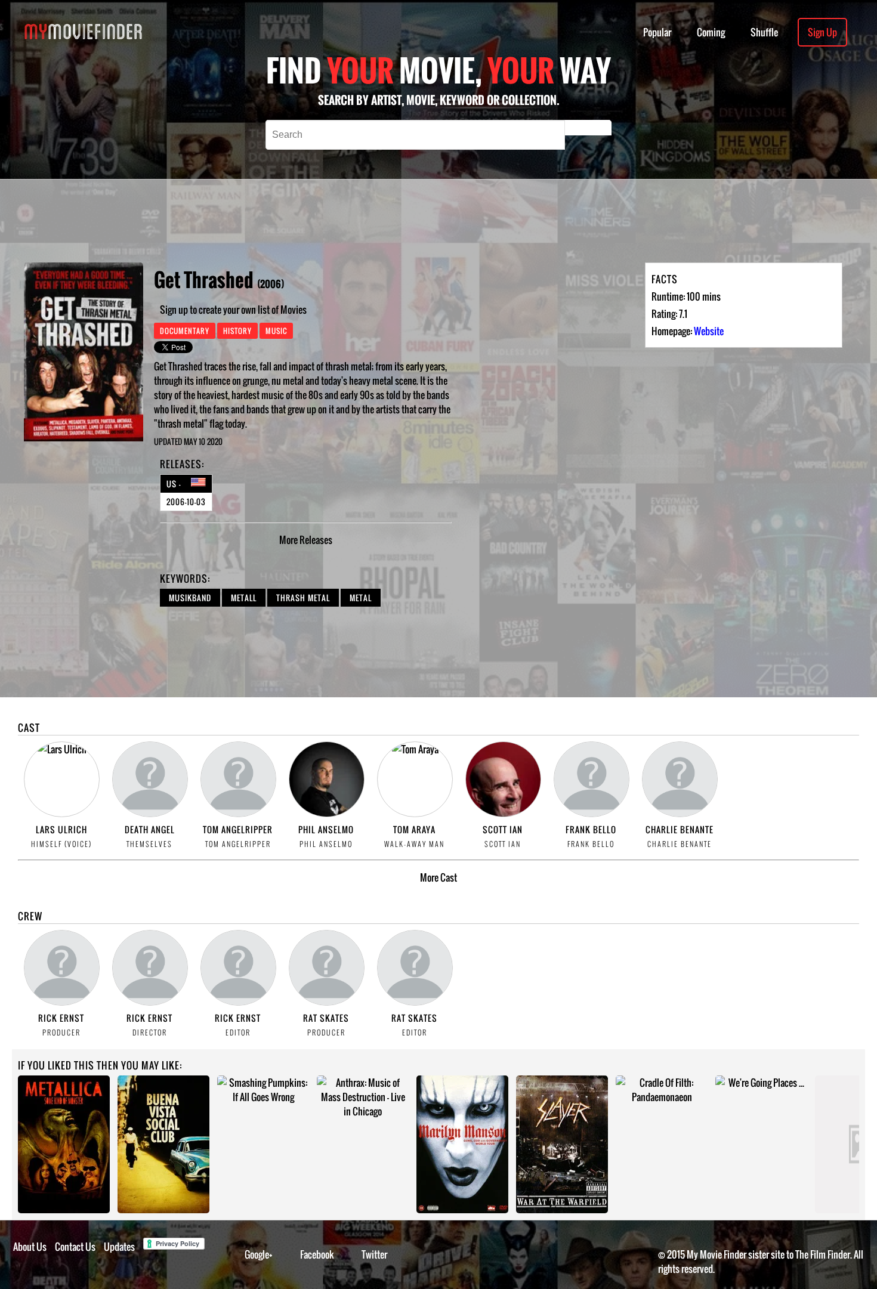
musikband (190, 598)
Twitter (374, 1254)
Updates (119, 1246)
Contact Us (75, 1246)
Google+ (259, 1254)
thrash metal (303, 598)
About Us (30, 1246)
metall (244, 598)
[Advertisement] (400, 221)
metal (361, 598)
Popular (657, 32)
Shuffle (764, 32)
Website (709, 331)
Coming (711, 32)
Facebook (317, 1254)
